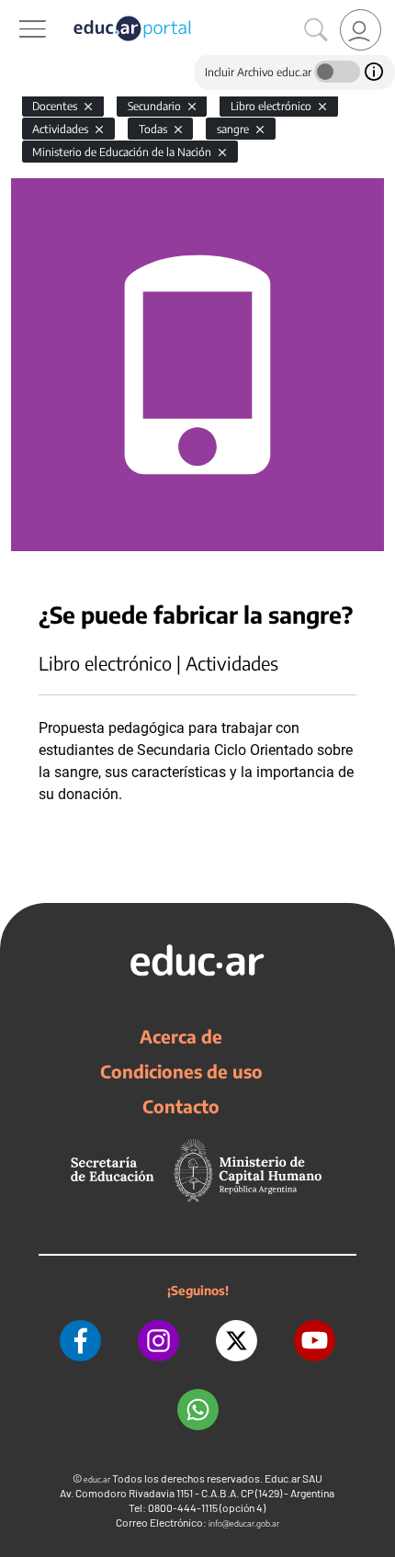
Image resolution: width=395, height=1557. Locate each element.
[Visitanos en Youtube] (314, 1341)
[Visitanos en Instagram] (158, 1341)
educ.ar (97, 1479)
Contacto (181, 1106)
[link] (360, 30)
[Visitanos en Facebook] (80, 1341)
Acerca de (181, 1036)
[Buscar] (316, 30)
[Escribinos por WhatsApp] (198, 1409)
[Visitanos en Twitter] (236, 1341)
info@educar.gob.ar (244, 1523)
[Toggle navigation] (16, 10)
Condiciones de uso (181, 1071)
